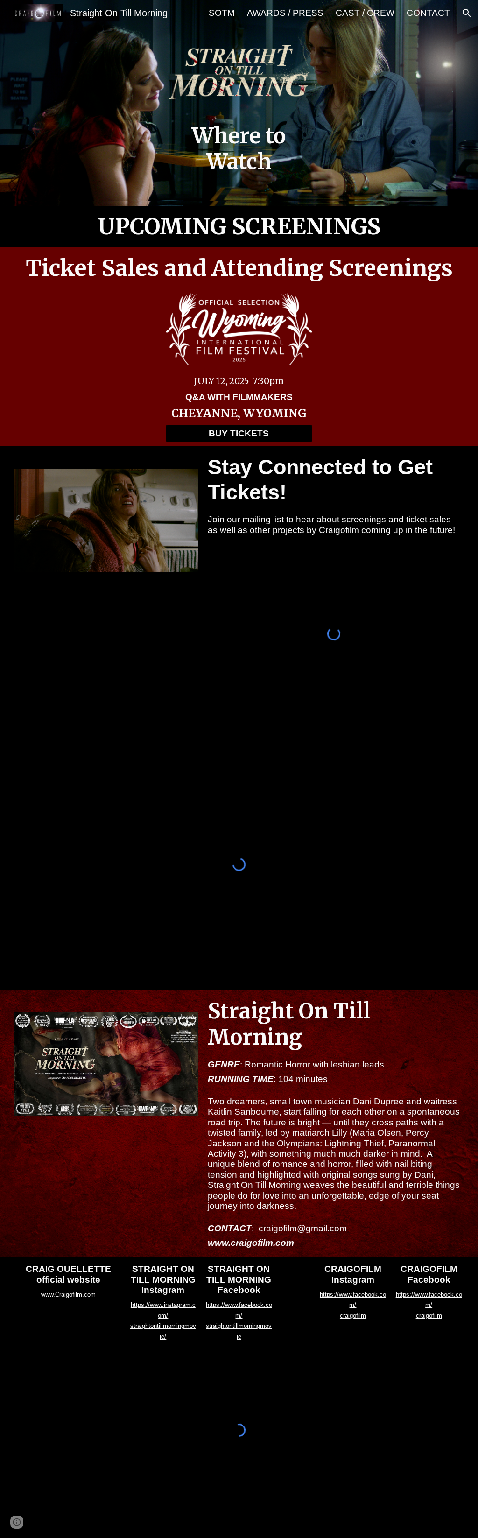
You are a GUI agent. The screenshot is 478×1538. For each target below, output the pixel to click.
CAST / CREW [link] (365, 13)
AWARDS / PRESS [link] (285, 13)
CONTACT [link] (428, 13)
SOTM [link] (222, 13)
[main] (239, 149)
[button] (467, 13)
